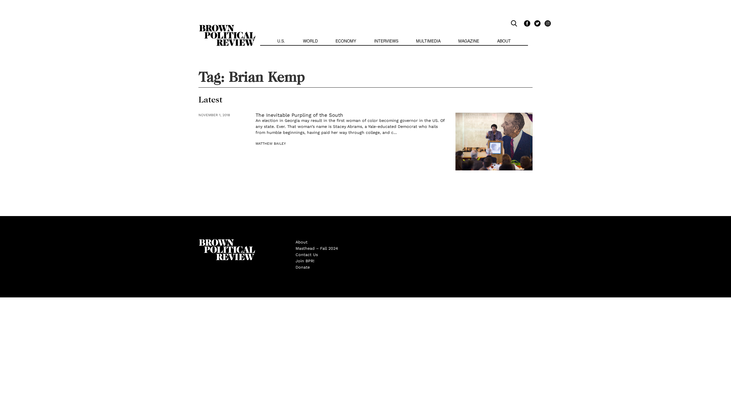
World (310, 41)
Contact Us (307, 254)
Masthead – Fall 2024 (317, 248)
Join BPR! (305, 261)
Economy (346, 41)
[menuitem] (281, 41)
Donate (303, 267)
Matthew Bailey (271, 144)
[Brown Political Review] (227, 27)
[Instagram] (546, 23)
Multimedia (428, 41)
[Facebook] (526, 23)
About (504, 41)
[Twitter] (536, 23)
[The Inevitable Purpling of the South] (494, 142)
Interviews (386, 41)
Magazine (468, 41)
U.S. (281, 41)
